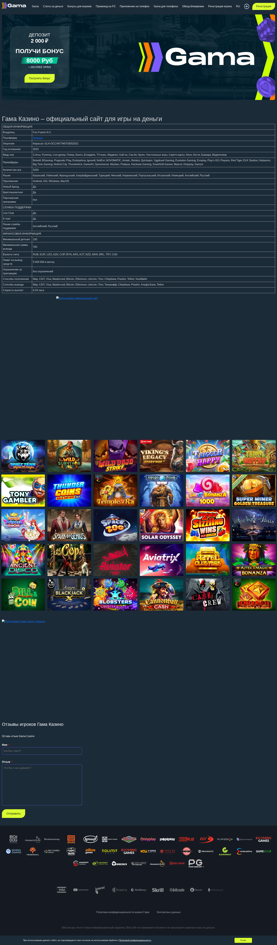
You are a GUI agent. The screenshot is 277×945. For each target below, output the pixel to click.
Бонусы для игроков (79, 6)
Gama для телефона (166, 6)
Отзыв (6, 761)
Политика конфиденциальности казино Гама (122, 912)
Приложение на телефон (134, 6)
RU (238, 6)
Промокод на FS (105, 6)
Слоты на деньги (53, 6)
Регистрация (263, 6)
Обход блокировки (193, 6)
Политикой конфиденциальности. (135, 940)
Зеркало (38, 138)
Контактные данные (169, 912)
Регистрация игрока (220, 6)
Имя (4, 744)
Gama (35, 6)
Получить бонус (39, 78)
